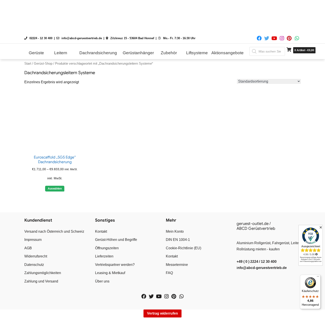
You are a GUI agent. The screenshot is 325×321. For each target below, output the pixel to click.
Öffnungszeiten (107, 248)
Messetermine (177, 265)
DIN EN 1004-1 (178, 240)
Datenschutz (34, 265)
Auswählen (55, 188)
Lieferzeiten (104, 256)
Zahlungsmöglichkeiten (42, 273)
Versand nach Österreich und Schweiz (54, 231)
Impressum (33, 240)
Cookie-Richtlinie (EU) (183, 248)
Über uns (102, 281)
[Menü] (318, 277)
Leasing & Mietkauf (110, 273)
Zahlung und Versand (41, 281)
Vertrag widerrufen (162, 313)
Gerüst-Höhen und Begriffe (116, 240)
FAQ (169, 273)
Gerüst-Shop (43, 63)
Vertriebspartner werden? (115, 265)
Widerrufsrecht (35, 256)
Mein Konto (175, 231)
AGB (28, 248)
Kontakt (101, 231)
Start (27, 63)
